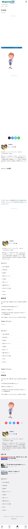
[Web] (9, 146)
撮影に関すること (6, 285)
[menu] (26, 1)
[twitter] (11, 146)
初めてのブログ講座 (7, 288)
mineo (4, 291)
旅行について (5, 282)
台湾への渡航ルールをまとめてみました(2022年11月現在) (13, 317)
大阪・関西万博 (6, 266)
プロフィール (6, 516)
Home (2, 6)
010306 (6, 6)
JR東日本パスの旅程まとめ (7, 309)
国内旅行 (4, 272)
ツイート (3, 324)
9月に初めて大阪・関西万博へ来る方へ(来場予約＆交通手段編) (17, 457)
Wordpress (5, 269)
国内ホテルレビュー (7, 276)
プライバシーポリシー (20, 516)
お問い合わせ (14, 518)
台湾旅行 (4, 279)
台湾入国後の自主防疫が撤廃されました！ (10, 306)
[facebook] (13, 146)
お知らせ (4, 294)
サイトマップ (12, 516)
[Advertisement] (14, 31)
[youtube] (15, 146)
